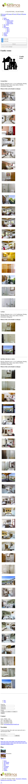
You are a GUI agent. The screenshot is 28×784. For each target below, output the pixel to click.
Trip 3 (8, 31)
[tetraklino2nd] (8, 378)
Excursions (6, 27)
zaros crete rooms (17, 742)
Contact (5, 35)
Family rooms (10, 23)
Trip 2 (8, 30)
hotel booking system (8, 742)
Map (5, 26)
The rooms (3, 758)
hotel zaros (3, 741)
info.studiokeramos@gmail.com (11, 724)
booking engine (9, 744)
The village (6, 24)
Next (5, 702)
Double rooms (10, 20)
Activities (6, 32)
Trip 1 (8, 28)
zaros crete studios (10, 741)
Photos (5, 34)
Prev (5, 700)
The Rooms (6, 19)
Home (5, 18)
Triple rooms (10, 22)
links (14, 780)
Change (10, 46)
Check (14, 44)
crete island (17, 741)
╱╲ (1, 782)
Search (2, 713)
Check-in (3, 704)
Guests (2, 710)
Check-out (3, 707)
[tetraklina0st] (8, 100)
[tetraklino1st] (8, 331)
